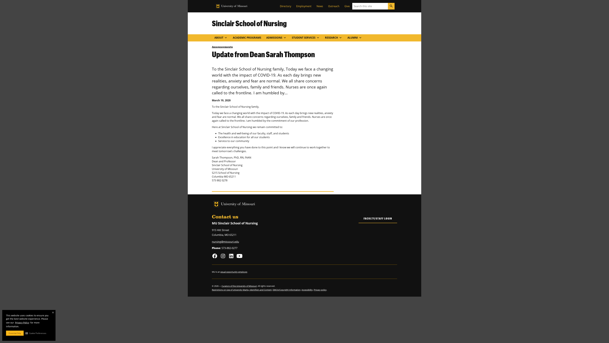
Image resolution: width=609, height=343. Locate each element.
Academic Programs (247, 37)
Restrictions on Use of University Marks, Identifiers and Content (242, 289)
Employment (303, 6)
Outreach (333, 6)
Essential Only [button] (15, 333)
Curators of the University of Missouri (239, 286)
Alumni (354, 38)
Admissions (276, 38)
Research (333, 38)
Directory (285, 6)
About (221, 38)
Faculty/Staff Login (378, 218)
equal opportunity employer (233, 271)
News (320, 6)
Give (347, 6)
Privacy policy (320, 289)
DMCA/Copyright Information (287, 289)
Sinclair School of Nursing (249, 23)
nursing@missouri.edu (225, 241)
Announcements (222, 47)
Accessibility (307, 289)
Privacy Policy (22, 322)
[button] (36, 333)
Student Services (306, 38)
